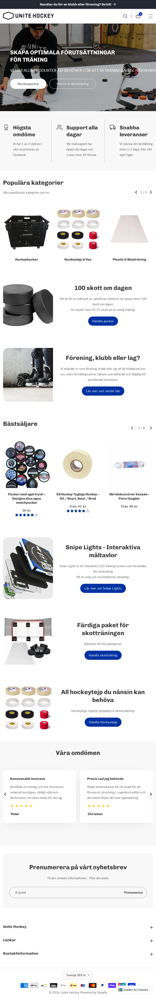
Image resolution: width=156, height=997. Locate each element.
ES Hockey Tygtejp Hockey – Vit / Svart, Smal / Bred (77, 496)
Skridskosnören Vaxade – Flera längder (129, 496)
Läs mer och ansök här (103, 391)
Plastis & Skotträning (73, 84)
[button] (136, 192)
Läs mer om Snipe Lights (103, 588)
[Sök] (127, 16)
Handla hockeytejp (103, 722)
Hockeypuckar (28, 84)
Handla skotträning (103, 655)
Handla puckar (103, 321)
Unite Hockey (70, 992)
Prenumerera (133, 892)
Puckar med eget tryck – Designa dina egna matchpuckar (26, 498)
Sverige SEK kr (77, 975)
